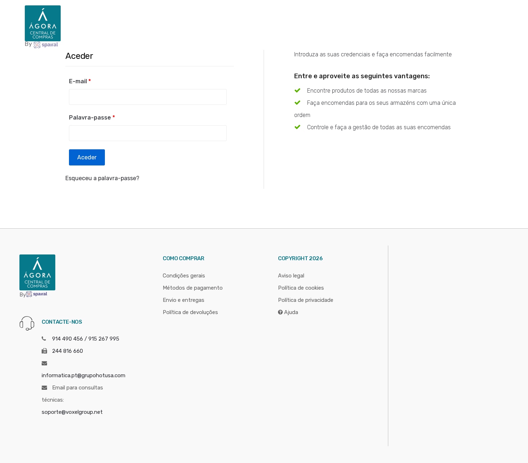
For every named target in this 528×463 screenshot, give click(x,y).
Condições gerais (184, 275)
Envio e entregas (183, 300)
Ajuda (290, 312)
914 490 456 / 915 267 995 (85, 339)
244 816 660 (67, 351)
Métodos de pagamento (193, 288)
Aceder (87, 157)
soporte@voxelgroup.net (72, 412)
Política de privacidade (305, 300)
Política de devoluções (190, 312)
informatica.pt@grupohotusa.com (83, 375)
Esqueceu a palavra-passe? (102, 178)
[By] (43, 22)
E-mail (80, 81)
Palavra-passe (92, 117)
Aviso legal (291, 275)
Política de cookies (301, 288)
